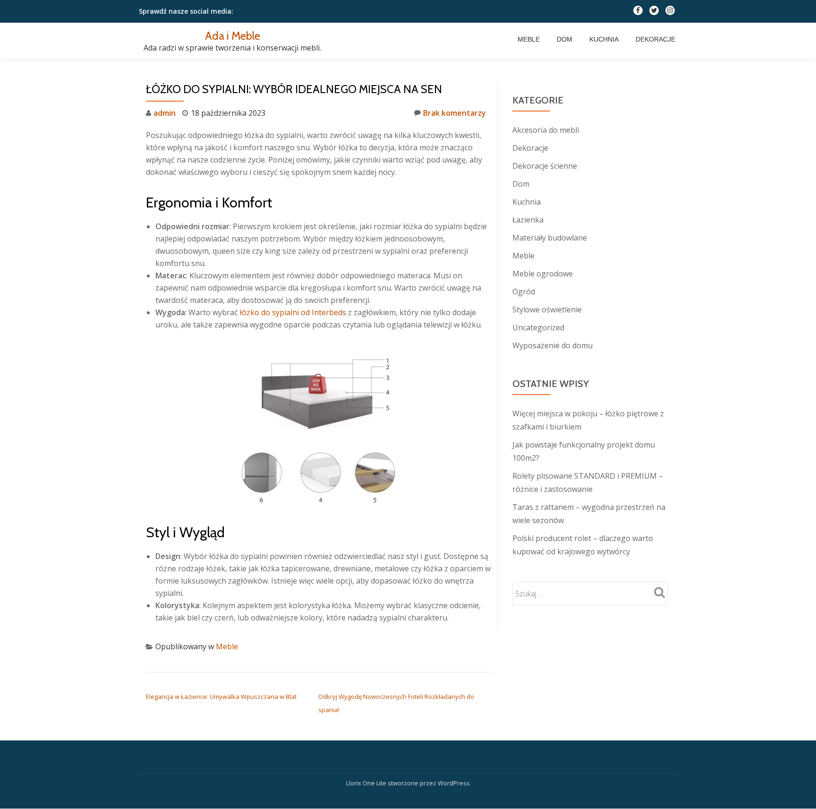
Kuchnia (604, 39)
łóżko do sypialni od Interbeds (293, 312)
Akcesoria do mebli (545, 130)
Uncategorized (538, 327)
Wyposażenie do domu (552, 345)
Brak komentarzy (454, 113)
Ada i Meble (232, 36)
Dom (564, 39)
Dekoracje (655, 39)
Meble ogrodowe (542, 273)
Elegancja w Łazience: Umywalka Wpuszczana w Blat (221, 696)
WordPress (454, 783)
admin (164, 113)
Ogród (523, 291)
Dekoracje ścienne (544, 166)
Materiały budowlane (549, 237)
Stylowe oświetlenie (547, 309)
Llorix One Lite (367, 783)
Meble (529, 39)
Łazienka (528, 220)
